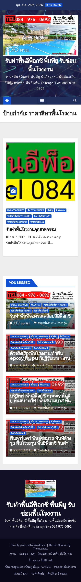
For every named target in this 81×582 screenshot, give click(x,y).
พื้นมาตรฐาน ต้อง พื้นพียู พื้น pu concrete (28, 567)
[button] (74, 100)
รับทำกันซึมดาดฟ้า (42, 216)
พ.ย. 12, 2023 (22, 323)
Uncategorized (15, 210)
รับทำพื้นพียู (37, 573)
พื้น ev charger (36, 210)
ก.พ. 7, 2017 (17, 237)
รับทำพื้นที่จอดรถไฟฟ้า (17, 222)
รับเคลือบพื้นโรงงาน (65, 567)
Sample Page (27, 553)
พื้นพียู (50, 210)
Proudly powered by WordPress (29, 545)
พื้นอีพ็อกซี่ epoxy (57, 573)
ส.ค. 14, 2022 (22, 450)
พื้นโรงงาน (60, 210)
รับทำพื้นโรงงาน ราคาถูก (47, 237)
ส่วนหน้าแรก (21, 573)
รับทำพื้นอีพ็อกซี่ (37, 222)
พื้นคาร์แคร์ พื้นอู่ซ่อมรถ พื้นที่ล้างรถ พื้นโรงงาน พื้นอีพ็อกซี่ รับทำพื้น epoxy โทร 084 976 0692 (40, 443)
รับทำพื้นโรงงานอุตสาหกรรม (31, 229)
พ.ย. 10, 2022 (22, 408)
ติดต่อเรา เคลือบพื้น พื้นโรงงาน (55, 553)
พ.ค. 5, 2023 (21, 365)
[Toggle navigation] (42, 101)
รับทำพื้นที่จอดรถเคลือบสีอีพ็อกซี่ (40, 316)
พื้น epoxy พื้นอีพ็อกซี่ (40, 560)
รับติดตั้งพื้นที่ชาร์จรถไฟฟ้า (18, 216)
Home (12, 553)
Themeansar (40, 548)
